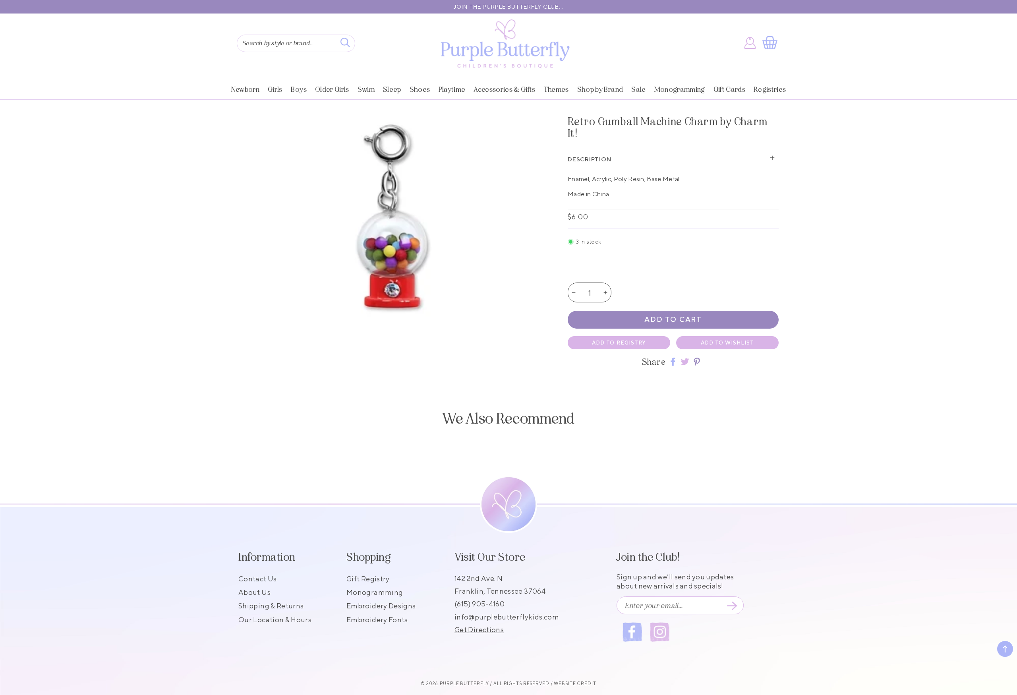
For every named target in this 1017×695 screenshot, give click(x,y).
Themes (556, 89)
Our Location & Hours (274, 620)
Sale (638, 89)
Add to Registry (619, 343)
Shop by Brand (600, 89)
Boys (299, 89)
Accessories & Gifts (504, 89)
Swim (366, 89)
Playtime (452, 89)
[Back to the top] (1005, 649)
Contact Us (257, 579)
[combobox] (296, 43)
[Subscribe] (732, 606)
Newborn (245, 89)
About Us (254, 592)
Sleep (392, 89)
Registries (770, 89)
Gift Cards (729, 89)
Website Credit (575, 683)
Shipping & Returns (271, 606)
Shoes (420, 89)
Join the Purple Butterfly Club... (509, 7)
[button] (771, 43)
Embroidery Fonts (377, 620)
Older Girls (332, 89)
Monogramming (679, 89)
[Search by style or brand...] (345, 42)
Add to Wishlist (727, 343)
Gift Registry (368, 579)
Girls (275, 89)
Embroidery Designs (381, 606)
